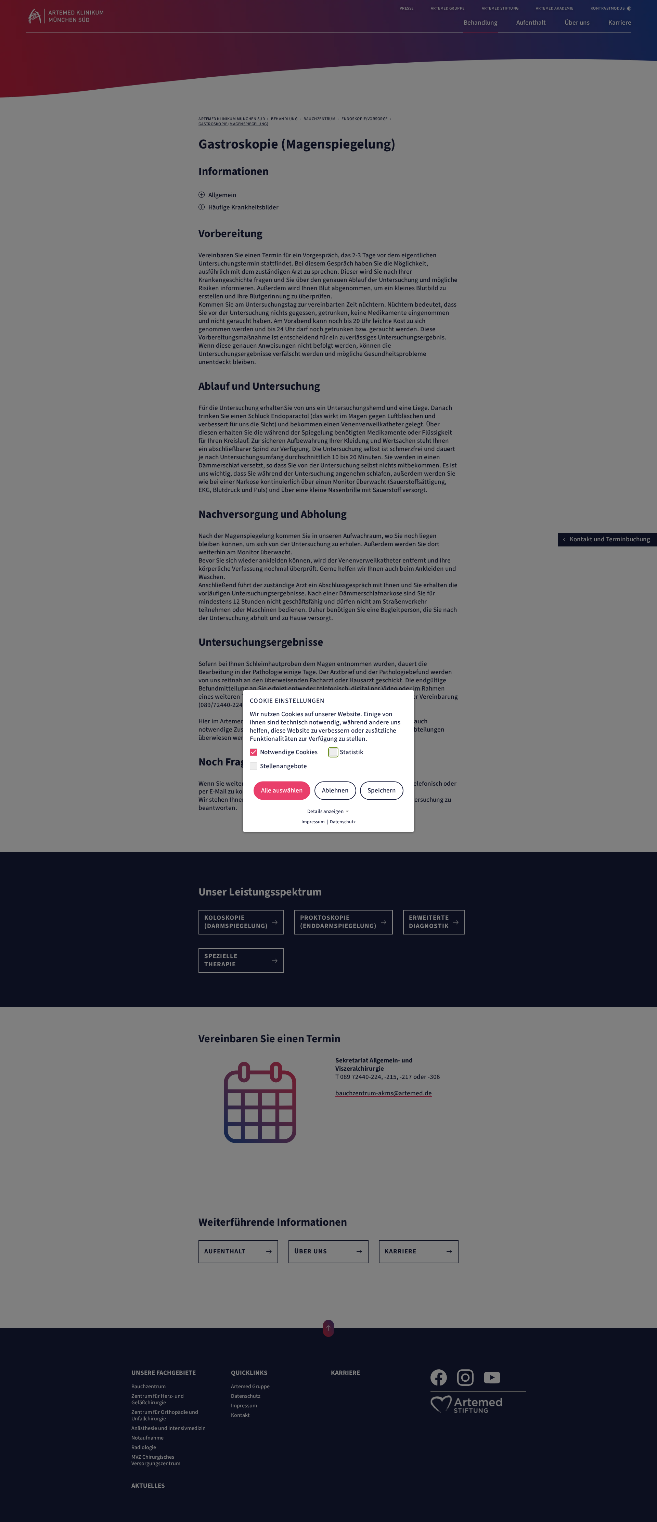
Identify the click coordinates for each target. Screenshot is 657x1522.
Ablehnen (335, 790)
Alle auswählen (282, 790)
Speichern (382, 790)
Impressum (313, 821)
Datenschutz (343, 821)
